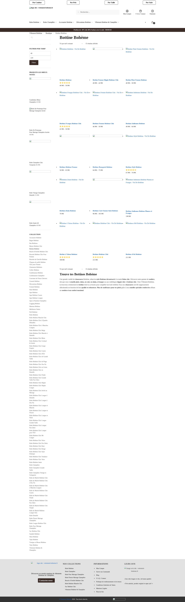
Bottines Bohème (65, 80)
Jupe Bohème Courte (35, 295)
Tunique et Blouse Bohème (37, 542)
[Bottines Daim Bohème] (74, 193)
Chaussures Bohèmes (35, 267)
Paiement (152, 14)
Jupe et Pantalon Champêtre (37, 301)
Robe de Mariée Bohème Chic (38, 478)
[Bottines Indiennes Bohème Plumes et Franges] (141, 193)
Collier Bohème (34, 270)
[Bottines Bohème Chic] (108, 237)
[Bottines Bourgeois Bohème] (108, 150)
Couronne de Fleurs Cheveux (38, 278)
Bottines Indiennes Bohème (135, 123)
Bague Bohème (34, 240)
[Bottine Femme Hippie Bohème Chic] (108, 62)
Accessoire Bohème (35, 238)
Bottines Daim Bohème (68, 211)
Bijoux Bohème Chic (35, 246)
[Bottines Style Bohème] (141, 150)
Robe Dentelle (33, 515)
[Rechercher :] (97, 12)
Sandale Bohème (34, 534)
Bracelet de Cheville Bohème (38, 259)
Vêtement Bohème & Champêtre (75, 589)
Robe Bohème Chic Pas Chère (38, 443)
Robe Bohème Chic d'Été (37, 354)
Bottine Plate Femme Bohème (136, 80)
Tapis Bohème (33, 539)
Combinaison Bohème (36, 273)
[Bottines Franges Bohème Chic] (74, 106)
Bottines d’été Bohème (134, 254)
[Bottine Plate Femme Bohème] (141, 62)
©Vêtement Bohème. (65, 599)
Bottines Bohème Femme (68, 167)
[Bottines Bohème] (74, 62)
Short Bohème (33, 537)
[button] (65, 83)
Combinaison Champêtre (36, 275)
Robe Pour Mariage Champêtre (74, 574)
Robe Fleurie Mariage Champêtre (75, 577)
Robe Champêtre (34, 465)
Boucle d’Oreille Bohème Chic (74, 580)
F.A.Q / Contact (140, 14)
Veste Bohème (33, 545)
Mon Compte (127, 14)
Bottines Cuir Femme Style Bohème (105, 211)
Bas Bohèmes (33, 243)
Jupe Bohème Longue (36, 298)
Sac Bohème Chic (34, 531)
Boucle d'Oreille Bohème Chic (38, 251)
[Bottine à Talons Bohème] (74, 237)
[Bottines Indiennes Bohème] (141, 106)
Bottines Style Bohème (134, 167)
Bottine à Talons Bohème (68, 254)
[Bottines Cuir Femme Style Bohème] (108, 193)
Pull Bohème (33, 312)
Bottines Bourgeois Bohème (102, 167)
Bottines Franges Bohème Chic (70, 123)
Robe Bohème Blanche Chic (37, 318)
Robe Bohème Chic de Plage (38, 361)
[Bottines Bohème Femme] (74, 150)
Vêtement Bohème (35, 33)
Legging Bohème (34, 303)
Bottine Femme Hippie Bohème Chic (105, 80)
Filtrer (34, 62)
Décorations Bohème (35, 284)
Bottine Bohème (34, 249)
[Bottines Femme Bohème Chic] (108, 106)
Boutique (49, 33)
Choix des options (74, 89)
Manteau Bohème (34, 306)
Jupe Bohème (33, 292)
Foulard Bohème (34, 287)
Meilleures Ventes (34, 309)
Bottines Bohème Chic (100, 254)
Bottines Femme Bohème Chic (103, 123)
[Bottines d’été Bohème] (141, 237)
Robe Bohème (33, 315)
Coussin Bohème (34, 281)
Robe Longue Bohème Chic (37, 523)
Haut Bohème (33, 290)
